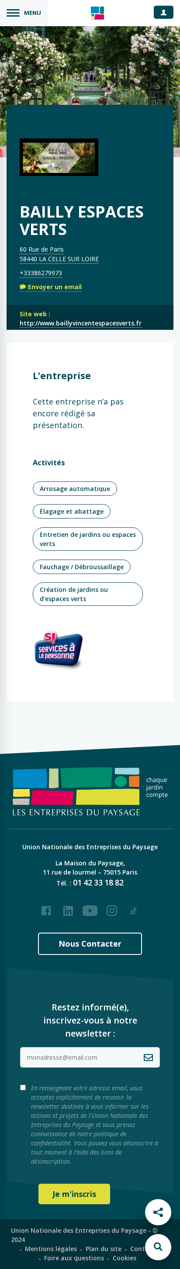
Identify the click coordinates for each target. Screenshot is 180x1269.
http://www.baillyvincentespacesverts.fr (81, 323)
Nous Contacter (90, 943)
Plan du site (103, 1249)
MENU (32, 13)
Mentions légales (51, 1249)
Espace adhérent (166, 12)
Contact (142, 1249)
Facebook (46, 907)
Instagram (112, 907)
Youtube (90, 907)
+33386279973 (41, 273)
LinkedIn (68, 907)
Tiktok (133, 907)
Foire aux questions (74, 1258)
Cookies (124, 1258)
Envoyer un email (55, 287)
